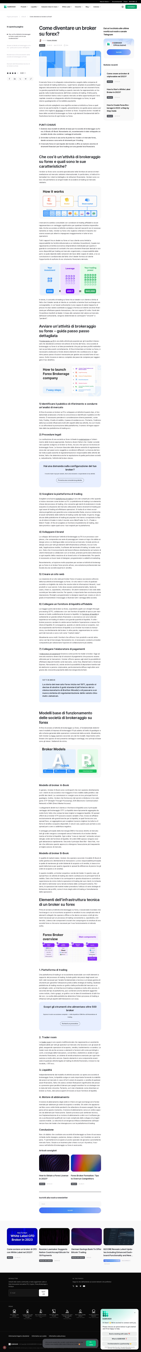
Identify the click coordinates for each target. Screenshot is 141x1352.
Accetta (91, 1343)
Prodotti (23, 7)
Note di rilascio (104, 1)
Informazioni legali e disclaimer (19, 1336)
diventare (59, 111)
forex (69, 308)
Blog (87, 7)
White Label (66, 7)
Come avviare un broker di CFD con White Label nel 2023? (22, 1251)
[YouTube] (84, 1286)
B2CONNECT (126, 1260)
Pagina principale (12, 16)
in (77, 1286)
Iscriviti (44, 1293)
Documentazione (117, 1)
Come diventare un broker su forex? (41, 16)
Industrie (78, 7)
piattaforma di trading (64, 499)
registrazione (84, 439)
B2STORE (132, 1)
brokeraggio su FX (47, 341)
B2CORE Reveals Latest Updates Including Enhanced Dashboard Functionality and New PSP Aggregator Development (118, 1252)
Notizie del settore (46, 1260)
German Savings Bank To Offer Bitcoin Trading (86, 1251)
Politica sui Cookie (72, 1344)
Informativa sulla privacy (57, 1336)
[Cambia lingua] (122, 7)
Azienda (96, 7)
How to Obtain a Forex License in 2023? (53, 1177)
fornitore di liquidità (89, 614)
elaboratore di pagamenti (50, 654)
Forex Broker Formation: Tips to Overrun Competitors (85, 1177)
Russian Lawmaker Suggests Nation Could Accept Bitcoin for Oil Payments (54, 1252)
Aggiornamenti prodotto (112, 1260)
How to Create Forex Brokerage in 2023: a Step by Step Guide (118, 108)
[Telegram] (80, 1286)
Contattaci (131, 7)
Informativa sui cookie (39, 1336)
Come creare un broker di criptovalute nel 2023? (118, 75)
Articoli (23, 16)
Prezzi (125, 1)
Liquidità (34, 7)
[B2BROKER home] (10, 7)
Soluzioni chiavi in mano (49, 7)
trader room (46, 1042)
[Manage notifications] (4, 1347)
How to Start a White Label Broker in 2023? (118, 90)
